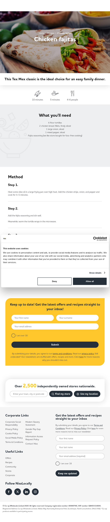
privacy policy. (88, 353)
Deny (54, 281)
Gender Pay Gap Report (33, 430)
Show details (95, 273)
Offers (8, 458)
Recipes (50, 33)
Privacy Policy (11, 429)
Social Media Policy (14, 437)
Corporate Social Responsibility (13, 423)
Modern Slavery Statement (32, 423)
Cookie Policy (11, 433)
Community (10, 466)
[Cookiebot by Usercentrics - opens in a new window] (95, 239)
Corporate (10, 475)
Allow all (90, 281)
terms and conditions (62, 353)
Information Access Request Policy (34, 438)
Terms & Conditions (14, 442)
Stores (8, 471)
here (81, 356)
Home (41, 33)
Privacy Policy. (80, 428)
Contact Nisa (31, 443)
